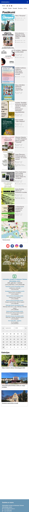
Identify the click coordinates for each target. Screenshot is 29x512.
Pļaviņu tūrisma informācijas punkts (14, 295)
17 (7, 342)
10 (7, 339)
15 (25, 339)
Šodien (10, 8)
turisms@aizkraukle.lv (9, 508)
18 (10, 342)
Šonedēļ (15, 8)
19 (14, 342)
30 (17, 333)
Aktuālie (5, 8)
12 (14, 339)
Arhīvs (25, 8)
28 (10, 333)
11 (10, 339)
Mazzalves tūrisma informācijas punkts (15, 316)
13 (17, 339)
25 (10, 344)
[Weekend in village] (14, 260)
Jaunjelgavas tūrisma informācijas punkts (14, 291)
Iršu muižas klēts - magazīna (14, 320)
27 (7, 333)
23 (3, 344)
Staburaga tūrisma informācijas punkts (15, 305)
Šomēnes (20, 8)
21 (21, 342)
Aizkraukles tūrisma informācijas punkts (15, 286)
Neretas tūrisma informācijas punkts (14, 311)
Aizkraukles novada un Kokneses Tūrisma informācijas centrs (15, 280)
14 (21, 339)
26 (3, 333)
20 (17, 342)
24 (7, 344)
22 (25, 342)
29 (14, 333)
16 (3, 342)
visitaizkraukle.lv (5, 2)
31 (21, 333)
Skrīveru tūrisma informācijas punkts (14, 300)
